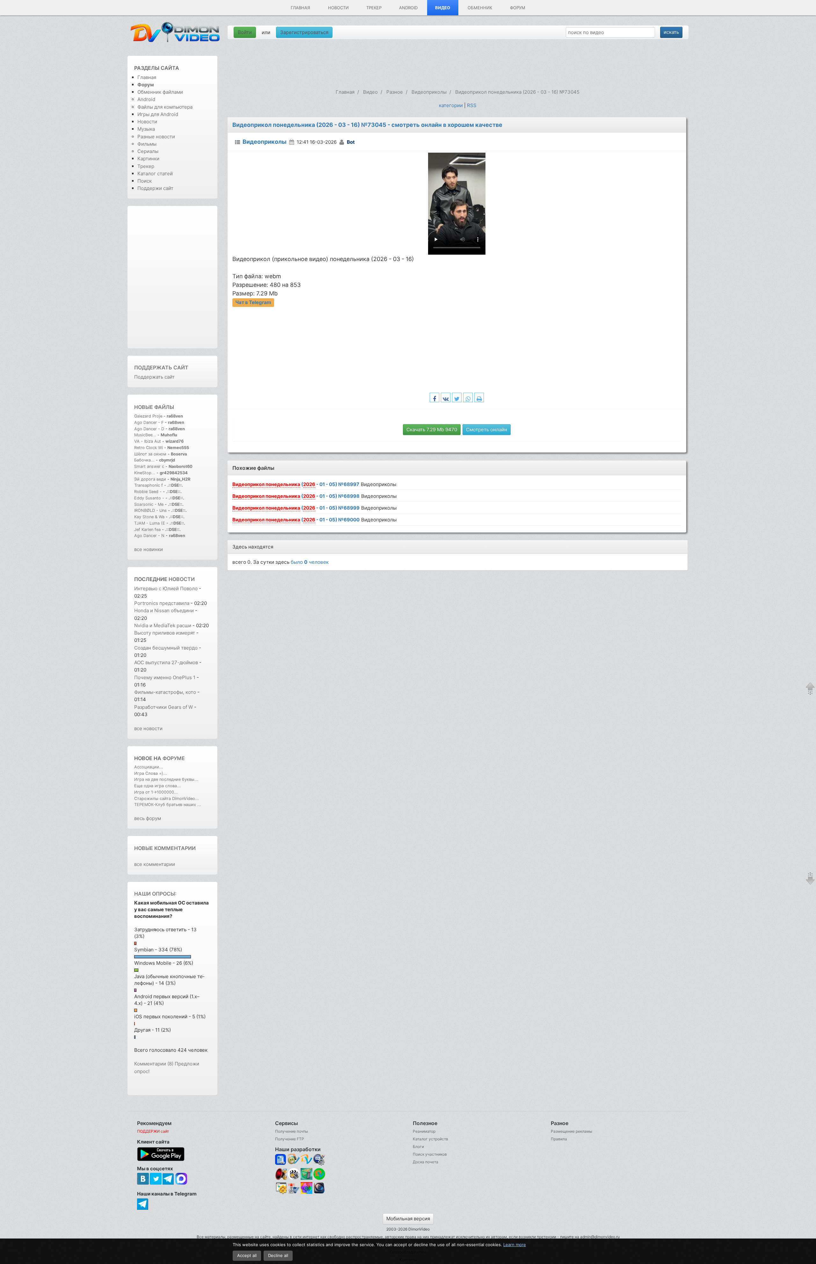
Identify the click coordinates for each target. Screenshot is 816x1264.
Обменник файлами (160, 92)
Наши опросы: (155, 893)
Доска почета (425, 1161)
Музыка (146, 129)
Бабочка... (144, 460)
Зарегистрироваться (304, 32)
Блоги (418, 1146)
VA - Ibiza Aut (147, 441)
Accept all (247, 1255)
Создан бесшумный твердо (166, 648)
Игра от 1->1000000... (156, 792)
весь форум (147, 818)
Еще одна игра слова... (157, 785)
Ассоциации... (148, 767)
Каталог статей (155, 174)
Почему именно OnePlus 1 (164, 677)
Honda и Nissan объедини (164, 610)
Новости (338, 7)
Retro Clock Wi (148, 447)
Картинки (148, 159)
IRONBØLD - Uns (150, 510)
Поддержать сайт (161, 367)
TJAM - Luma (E (149, 523)
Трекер (374, 7)
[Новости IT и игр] (294, 1192)
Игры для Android (157, 114)
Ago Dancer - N (149, 535)
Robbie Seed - (148, 491)
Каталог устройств (430, 1139)
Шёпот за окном (150, 454)
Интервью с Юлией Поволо (166, 588)
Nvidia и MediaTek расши (162, 625)
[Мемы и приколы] (294, 1160)
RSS (472, 105)
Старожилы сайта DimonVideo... (166, 798)
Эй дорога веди (150, 479)
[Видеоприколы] (294, 1178)
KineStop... (144, 472)
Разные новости (156, 137)
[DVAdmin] (281, 1188)
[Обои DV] (306, 1192)
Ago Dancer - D (149, 428)
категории (451, 105)
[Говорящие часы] (281, 1174)
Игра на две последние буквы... (166, 779)
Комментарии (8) (153, 1064)
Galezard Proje (148, 416)
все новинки (148, 549)
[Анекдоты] (306, 1178)
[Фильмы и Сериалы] (319, 1192)
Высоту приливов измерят (164, 633)
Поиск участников (430, 1154)
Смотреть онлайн (486, 429)
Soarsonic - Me (149, 504)
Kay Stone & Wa (149, 516)
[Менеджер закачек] (319, 1174)
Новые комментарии (165, 848)
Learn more (514, 1244)
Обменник (480, 7)
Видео (442, 7)
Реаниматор (424, 1131)
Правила (559, 1139)
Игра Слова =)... (150, 773)
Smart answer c (149, 466)
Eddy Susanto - (149, 498)
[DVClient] (306, 1160)
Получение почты (291, 1131)
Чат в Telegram (253, 302)
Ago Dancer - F (149, 422)
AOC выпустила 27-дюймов (166, 662)
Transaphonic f (148, 485)
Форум (517, 7)
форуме (174, 758)
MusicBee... (145, 434)
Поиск (144, 181)
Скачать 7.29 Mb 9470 (431, 429)
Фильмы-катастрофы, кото (165, 692)
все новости (148, 728)
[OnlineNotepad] (281, 1160)
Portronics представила (162, 603)
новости (182, 579)
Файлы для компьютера (165, 107)
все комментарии (154, 864)
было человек (310, 562)
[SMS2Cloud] (319, 1160)
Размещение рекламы (571, 1131)
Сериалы (147, 151)
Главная (300, 7)
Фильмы (147, 144)
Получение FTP (289, 1139)
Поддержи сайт (155, 188)
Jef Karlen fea (147, 529)
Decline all (278, 1255)
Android (408, 7)
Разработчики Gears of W (163, 707)
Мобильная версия (408, 1219)
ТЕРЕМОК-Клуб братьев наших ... (167, 804)
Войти (245, 32)
